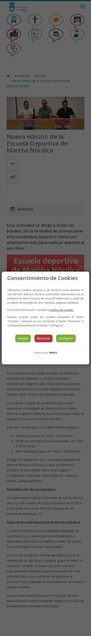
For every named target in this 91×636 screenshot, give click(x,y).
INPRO (53, 352)
